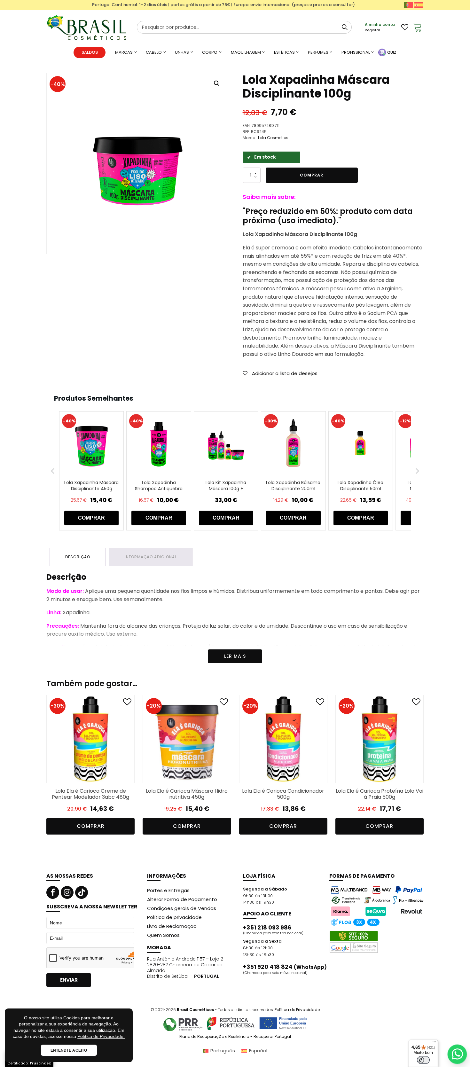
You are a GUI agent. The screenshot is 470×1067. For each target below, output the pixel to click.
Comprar (311, 175)
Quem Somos (163, 935)
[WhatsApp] (457, 1054)
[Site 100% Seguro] (353, 941)
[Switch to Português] (408, 5)
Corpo (209, 52)
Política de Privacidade (297, 1009)
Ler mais (235, 656)
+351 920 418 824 (285, 967)
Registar (372, 30)
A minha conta (380, 24)
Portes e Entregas (168, 890)
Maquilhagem (246, 52)
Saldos (90, 52)
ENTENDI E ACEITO (69, 1050)
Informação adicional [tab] (151, 557)
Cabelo (154, 52)
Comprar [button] (91, 826)
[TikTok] (81, 892)
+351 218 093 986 (267, 927)
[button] (217, 83)
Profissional (355, 52)
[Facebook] (52, 892)
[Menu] (434, 1043)
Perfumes (318, 52)
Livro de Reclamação (172, 926)
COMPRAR (91, 518)
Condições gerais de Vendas (181, 908)
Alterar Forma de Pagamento (182, 899)
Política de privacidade (174, 917)
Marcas (124, 52)
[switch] (423, 1060)
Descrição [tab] (77, 557)
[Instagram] (67, 892)
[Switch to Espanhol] (418, 5)
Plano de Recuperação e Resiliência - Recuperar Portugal (235, 1036)
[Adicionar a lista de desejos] (127, 703)
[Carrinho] (417, 27)
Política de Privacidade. (101, 1036)
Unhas (182, 52)
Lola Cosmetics (273, 137)
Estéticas (284, 52)
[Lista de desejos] (405, 27)
